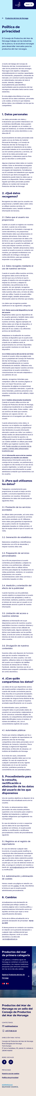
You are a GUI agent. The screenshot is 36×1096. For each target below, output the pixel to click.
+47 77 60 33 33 (11, 1031)
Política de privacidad (10, 1077)
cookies (16, 886)
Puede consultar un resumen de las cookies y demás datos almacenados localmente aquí (16, 448)
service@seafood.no (17, 867)
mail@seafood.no (11, 1026)
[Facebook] (4, 1062)
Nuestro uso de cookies (10, 1073)
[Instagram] (11, 1062)
